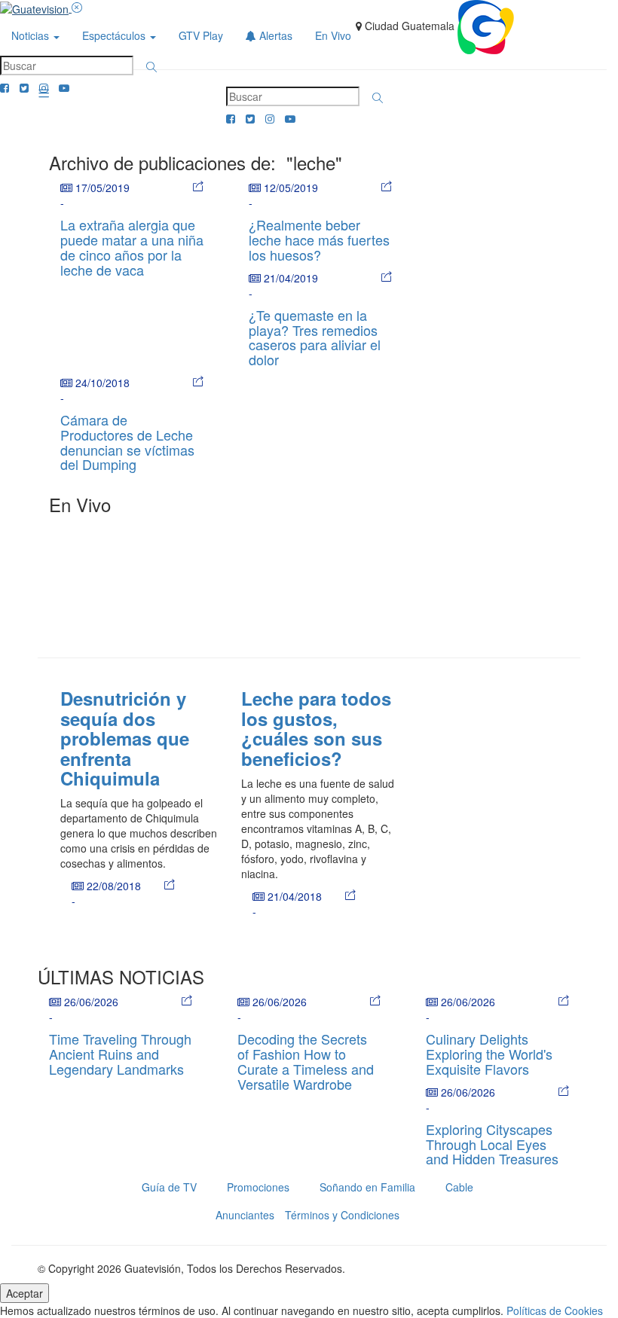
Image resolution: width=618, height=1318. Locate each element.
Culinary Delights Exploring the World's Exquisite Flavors (489, 1054)
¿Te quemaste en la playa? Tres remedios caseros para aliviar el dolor (315, 337)
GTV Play (201, 35)
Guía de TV (169, 1186)
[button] (151, 67)
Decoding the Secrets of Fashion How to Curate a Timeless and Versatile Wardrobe (305, 1061)
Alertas (274, 35)
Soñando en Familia (367, 1186)
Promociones (258, 1186)
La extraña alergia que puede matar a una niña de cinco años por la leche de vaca (131, 247)
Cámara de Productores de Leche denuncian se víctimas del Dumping (127, 442)
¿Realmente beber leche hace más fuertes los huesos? (319, 239)
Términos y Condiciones (342, 1214)
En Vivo (333, 35)
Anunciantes (245, 1214)
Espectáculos (115, 35)
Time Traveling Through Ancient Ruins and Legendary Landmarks (120, 1054)
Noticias (31, 35)
